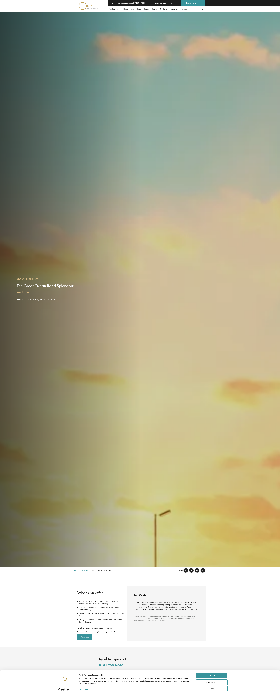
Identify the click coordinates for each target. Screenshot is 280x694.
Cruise (154, 9)
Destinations (113, 9)
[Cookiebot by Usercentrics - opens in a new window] (64, 689)
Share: (181, 570)
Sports (146, 9)
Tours (139, 9)
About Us (174, 9)
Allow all (212, 676)
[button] (186, 570)
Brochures (163, 9)
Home (76, 570)
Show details (83, 690)
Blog (132, 9)
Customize (210, 682)
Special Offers (85, 570)
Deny (212, 689)
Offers (125, 9)
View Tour (84, 637)
